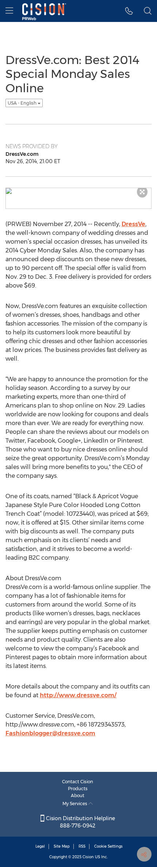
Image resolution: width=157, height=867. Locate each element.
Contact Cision (77, 781)
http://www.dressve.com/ (78, 695)
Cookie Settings (108, 846)
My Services (75, 803)
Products (78, 788)
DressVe (133, 224)
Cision (88, 857)
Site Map (62, 846)
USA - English (23, 103)
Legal (40, 846)
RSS (81, 846)
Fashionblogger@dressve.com (50, 733)
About (77, 795)
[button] (129, 11)
